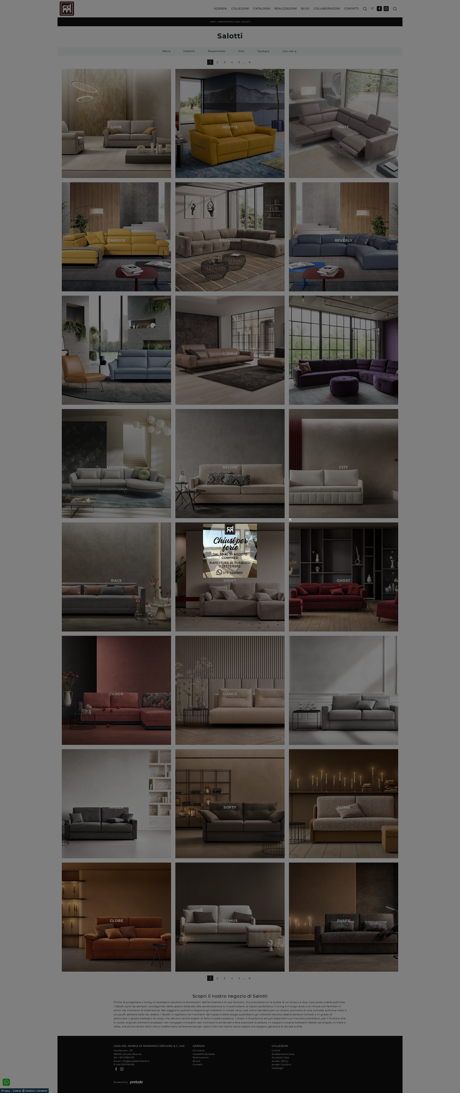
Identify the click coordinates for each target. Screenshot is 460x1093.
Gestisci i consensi (36, 1090)
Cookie (17, 1090)
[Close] (290, 519)
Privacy (5, 1090)
